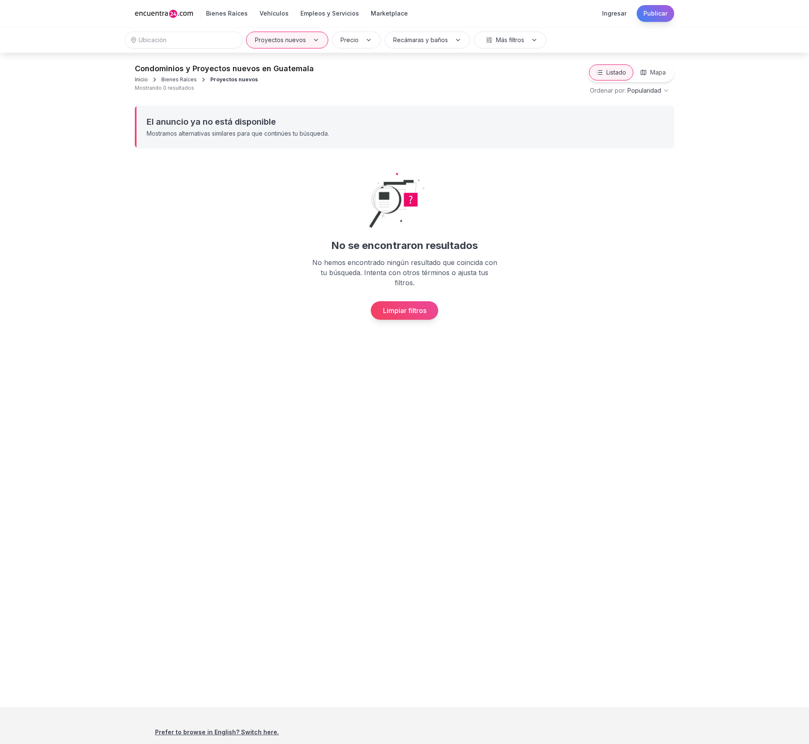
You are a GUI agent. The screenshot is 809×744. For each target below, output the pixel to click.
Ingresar (614, 13)
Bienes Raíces (179, 79)
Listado (616, 72)
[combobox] (630, 90)
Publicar (655, 13)
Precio (349, 39)
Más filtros (510, 39)
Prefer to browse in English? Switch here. (217, 732)
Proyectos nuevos (280, 39)
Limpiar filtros (404, 310)
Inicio (141, 79)
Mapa (658, 72)
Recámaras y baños (420, 39)
